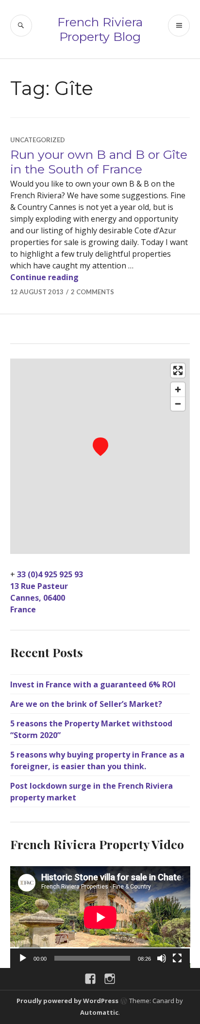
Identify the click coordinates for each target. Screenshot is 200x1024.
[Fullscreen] (177, 958)
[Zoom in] (178, 389)
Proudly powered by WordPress (67, 1000)
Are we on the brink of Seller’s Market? (86, 704)
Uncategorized (37, 140)
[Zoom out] (178, 404)
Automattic (99, 1012)
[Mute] (162, 958)
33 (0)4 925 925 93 (50, 574)
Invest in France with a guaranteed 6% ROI (93, 684)
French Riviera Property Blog (100, 29)
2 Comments (92, 292)
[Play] (23, 958)
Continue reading (44, 277)
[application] (100, 917)
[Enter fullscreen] (178, 370)
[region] (100, 456)
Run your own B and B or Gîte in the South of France (98, 161)
